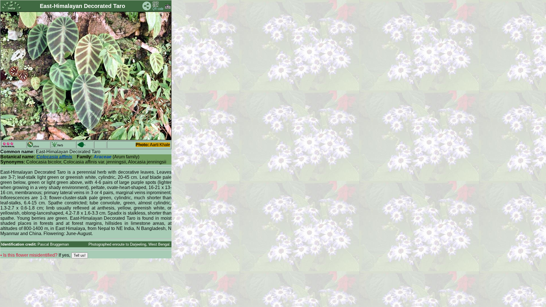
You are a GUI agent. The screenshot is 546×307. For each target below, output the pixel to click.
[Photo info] (168, 7)
